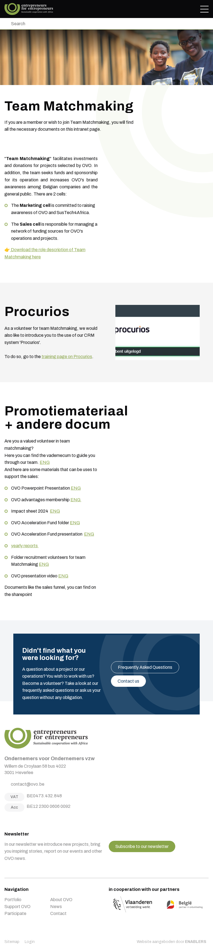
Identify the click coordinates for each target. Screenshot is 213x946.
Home (28, 9)
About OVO (61, 899)
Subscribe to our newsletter (142, 846)
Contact (58, 913)
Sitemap (11, 942)
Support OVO (17, 906)
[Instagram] (13, 820)
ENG (45, 462)
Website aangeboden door (171, 942)
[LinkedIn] (20, 820)
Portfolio (12, 899)
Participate (15, 913)
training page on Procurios (67, 356)
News (56, 906)
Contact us (128, 681)
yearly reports (25, 545)
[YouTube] (27, 820)
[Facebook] (6, 820)
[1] (5, 23)
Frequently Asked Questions (145, 667)
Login (30, 942)
